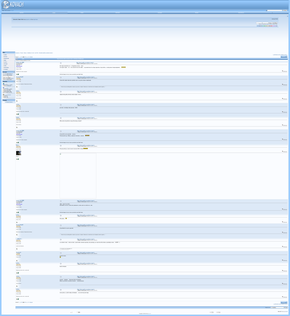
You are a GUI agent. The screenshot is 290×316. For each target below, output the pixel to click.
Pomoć (82, 12)
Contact (6, 69)
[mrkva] (18, 114)
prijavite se (28, 19)
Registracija (241, 12)
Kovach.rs (17, 52)
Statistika (5, 81)
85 (24, 302)
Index (5, 54)
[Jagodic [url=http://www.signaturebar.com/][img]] (18, 159)
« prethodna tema (276, 54)
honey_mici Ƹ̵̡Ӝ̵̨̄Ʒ (20, 62)
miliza (17, 214)
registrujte (35, 19)
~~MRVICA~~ (19, 238)
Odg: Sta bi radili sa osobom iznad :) (85, 62)
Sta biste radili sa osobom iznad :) (46, 52)
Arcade (5, 63)
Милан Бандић (19, 76)
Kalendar (160, 12)
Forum (53, 12)
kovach (149, 313)
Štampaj (283, 56)
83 (22, 302)
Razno (25, 52)
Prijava (196, 12)
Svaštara (29, 52)
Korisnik (5, 72)
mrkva (17, 104)
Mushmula (18, 252)
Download (6, 58)
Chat (5, 65)
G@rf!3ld (36, 52)
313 (28, 302)
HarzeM (286, 311)
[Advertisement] (145, 39)
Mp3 (5, 60)
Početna (21, 12)
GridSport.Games (9, 102)
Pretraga (118, 12)
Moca (17, 145)
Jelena (17, 91)
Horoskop (6, 67)
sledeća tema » (284, 54)
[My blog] (18, 74)
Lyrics (13, 10)
